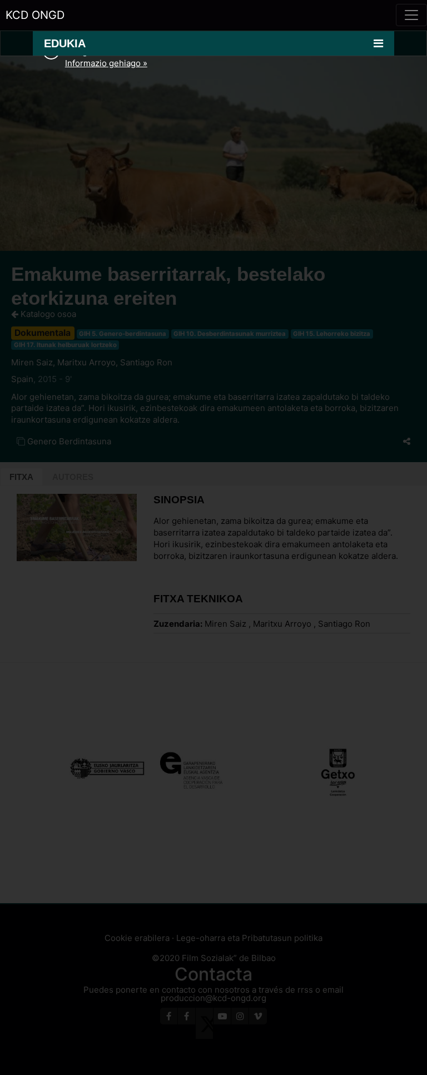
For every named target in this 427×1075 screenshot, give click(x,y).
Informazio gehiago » (106, 63)
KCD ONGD (35, 15)
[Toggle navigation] (411, 15)
